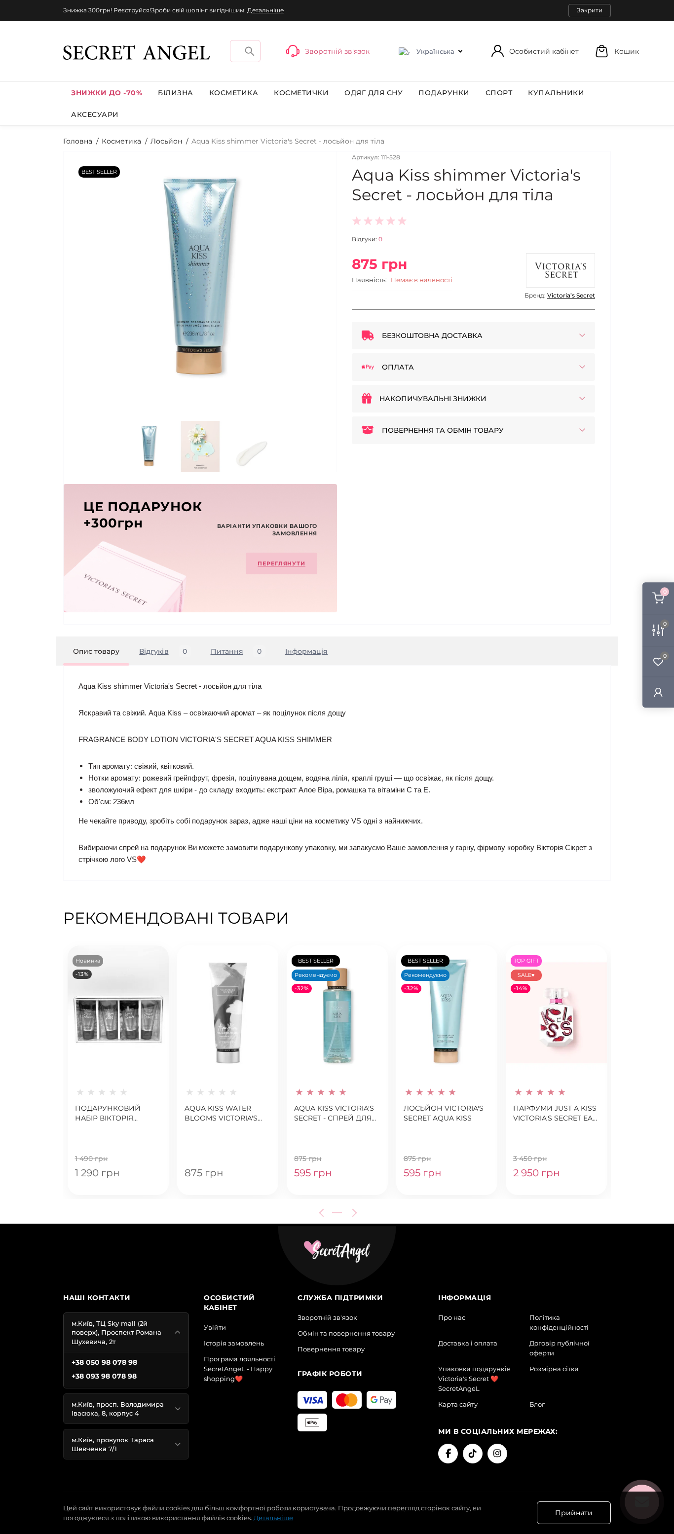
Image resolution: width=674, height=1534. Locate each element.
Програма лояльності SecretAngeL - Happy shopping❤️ (239, 1369)
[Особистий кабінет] (658, 692)
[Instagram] (497, 1453)
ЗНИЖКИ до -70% (106, 92)
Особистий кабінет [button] (544, 51)
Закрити (589, 10)
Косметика (234, 92)
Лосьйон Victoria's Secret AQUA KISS (444, 1113)
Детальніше (265, 10)
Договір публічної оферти (559, 1348)
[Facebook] (448, 1453)
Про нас (451, 1317)
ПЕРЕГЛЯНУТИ (281, 563)
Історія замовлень (234, 1343)
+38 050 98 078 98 (104, 1362)
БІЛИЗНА (175, 92)
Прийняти (574, 1512)
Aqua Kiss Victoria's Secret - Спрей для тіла (334, 1113)
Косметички (301, 92)
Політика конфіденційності (559, 1322)
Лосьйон (166, 141)
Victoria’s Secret (571, 295)
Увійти (215, 1327)
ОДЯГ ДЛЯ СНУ (373, 92)
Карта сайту (458, 1404)
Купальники (556, 92)
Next (353, 1213)
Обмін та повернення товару (346, 1333)
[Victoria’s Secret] (560, 270)
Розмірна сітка (554, 1369)
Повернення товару (331, 1349)
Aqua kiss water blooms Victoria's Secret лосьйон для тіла (227, 1113)
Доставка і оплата (467, 1343)
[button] (617, 51)
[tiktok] (473, 1453)
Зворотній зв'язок (327, 1317)
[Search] (249, 51)
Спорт (499, 92)
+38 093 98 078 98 (104, 1376)
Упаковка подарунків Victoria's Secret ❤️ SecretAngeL (474, 1378)
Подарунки (444, 92)
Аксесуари (95, 114)
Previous (323, 1213)
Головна (77, 141)
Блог (537, 1404)
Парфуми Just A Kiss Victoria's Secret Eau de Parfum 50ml (555, 1113)
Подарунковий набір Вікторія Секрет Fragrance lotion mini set (112, 1113)
